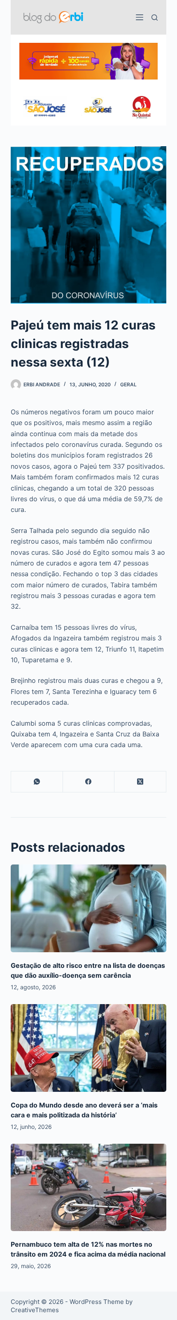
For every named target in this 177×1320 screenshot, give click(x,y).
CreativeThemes (35, 1310)
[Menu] (139, 17)
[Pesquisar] (154, 17)
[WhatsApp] (37, 781)
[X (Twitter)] (140, 781)
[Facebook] (89, 781)
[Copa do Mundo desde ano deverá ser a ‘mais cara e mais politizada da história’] (88, 1048)
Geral (128, 384)
